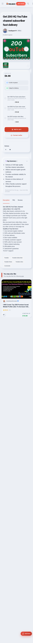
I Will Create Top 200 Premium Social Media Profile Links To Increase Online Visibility (16, 306)
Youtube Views (8, 262)
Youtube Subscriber (17, 258)
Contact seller (17, 135)
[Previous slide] (6, 49)
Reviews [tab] (20, 200)
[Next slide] (26, 49)
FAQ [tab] (13, 200)
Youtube (6, 258)
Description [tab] (6, 200)
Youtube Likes (19, 262)
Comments (7, 266)
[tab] (16, 59)
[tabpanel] (16, 237)
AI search (21, 3)
